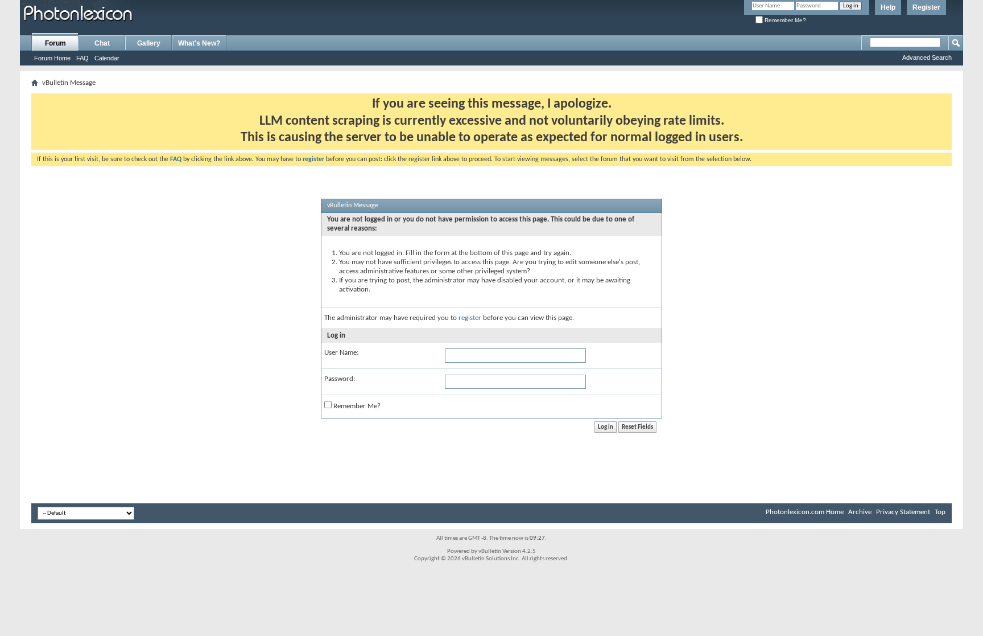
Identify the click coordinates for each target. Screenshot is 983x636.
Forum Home (52, 58)
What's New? (199, 43)
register (470, 318)
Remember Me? (784, 20)
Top (940, 512)
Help (888, 7)
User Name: (341, 352)
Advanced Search (927, 57)
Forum (55, 43)
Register (926, 7)
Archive (860, 512)
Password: (339, 379)
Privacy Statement (903, 512)
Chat (102, 43)
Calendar (106, 58)
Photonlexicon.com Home (805, 512)
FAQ (82, 58)
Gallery (148, 43)
